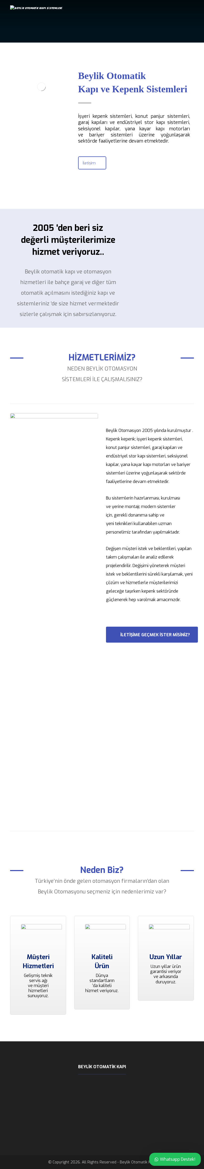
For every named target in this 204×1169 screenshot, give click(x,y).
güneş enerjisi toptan (137, 1129)
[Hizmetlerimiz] (54, 612)
